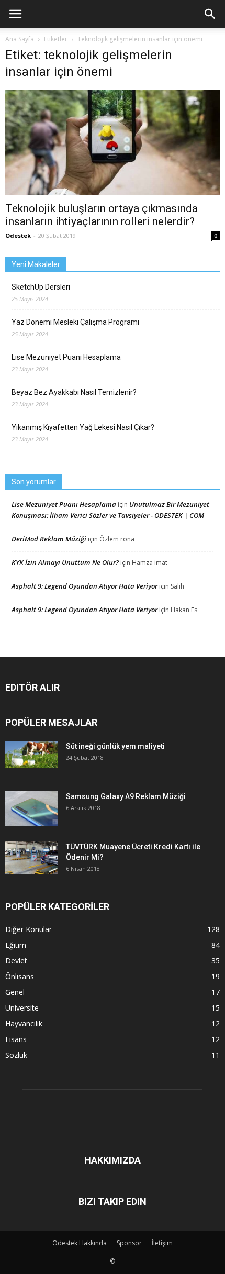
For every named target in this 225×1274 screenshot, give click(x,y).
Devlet (16, 961)
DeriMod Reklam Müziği (49, 539)
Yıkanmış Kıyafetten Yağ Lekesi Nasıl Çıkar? (83, 427)
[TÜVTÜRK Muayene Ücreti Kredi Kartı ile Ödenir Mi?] (31, 857)
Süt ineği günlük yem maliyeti (115, 746)
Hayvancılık (23, 1023)
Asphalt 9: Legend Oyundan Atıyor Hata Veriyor (85, 586)
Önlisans (19, 976)
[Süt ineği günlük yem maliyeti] (31, 754)
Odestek (18, 235)
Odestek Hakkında (79, 1242)
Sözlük (16, 1055)
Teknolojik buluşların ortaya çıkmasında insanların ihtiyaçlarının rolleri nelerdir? (101, 215)
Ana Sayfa (19, 39)
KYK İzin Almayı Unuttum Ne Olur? (65, 562)
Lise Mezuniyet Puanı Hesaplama (66, 357)
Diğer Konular (28, 929)
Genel (15, 992)
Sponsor (129, 1242)
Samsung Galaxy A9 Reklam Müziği (126, 796)
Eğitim (15, 945)
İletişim (162, 1242)
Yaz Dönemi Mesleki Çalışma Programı (75, 322)
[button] (210, 14)
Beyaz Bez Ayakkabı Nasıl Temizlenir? (74, 392)
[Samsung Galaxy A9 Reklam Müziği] (31, 808)
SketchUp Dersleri (41, 287)
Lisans (16, 1039)
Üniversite (22, 1008)
